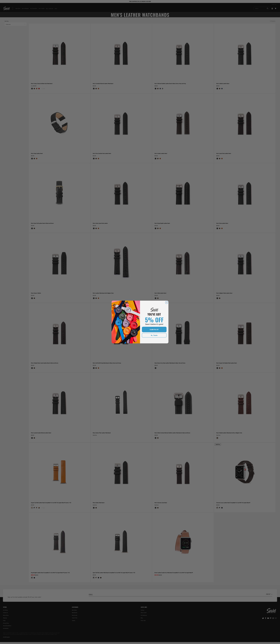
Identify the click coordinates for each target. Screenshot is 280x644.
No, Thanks (154, 335)
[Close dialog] (166, 302)
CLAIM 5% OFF (154, 329)
